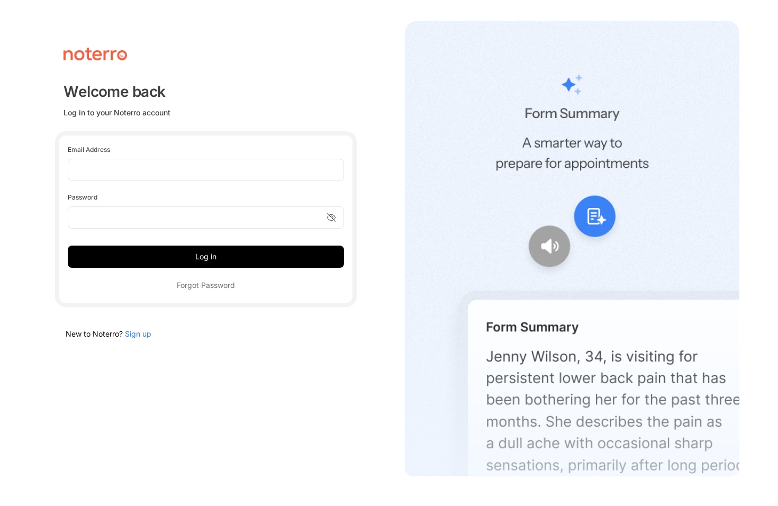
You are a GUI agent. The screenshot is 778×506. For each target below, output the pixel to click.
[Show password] (331, 217)
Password (82, 197)
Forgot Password (206, 285)
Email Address (89, 149)
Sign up (138, 333)
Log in (205, 256)
